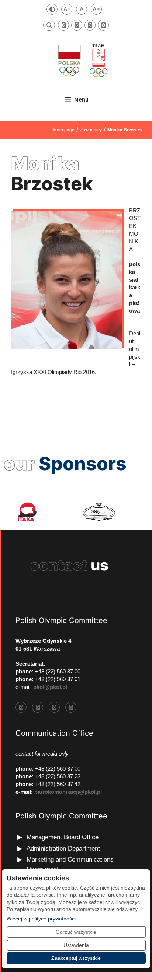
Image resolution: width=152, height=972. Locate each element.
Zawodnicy (91, 130)
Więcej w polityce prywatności (41, 918)
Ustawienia (76, 945)
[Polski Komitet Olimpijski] (81, 60)
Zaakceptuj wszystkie (76, 958)
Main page (64, 130)
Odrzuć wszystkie (76, 932)
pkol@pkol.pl (50, 687)
